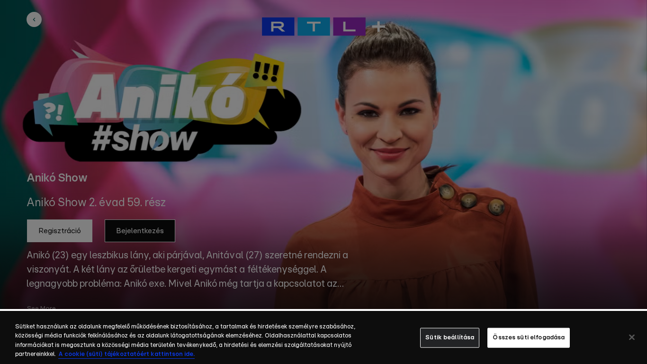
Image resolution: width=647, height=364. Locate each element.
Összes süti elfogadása (529, 338)
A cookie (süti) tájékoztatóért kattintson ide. (126, 354)
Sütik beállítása (449, 338)
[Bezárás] (631, 337)
